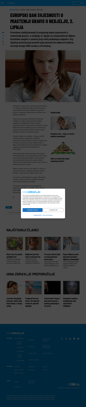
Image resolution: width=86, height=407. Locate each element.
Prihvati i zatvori (32, 210)
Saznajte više (53, 210)
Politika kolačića (38, 215)
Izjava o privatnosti (47, 215)
